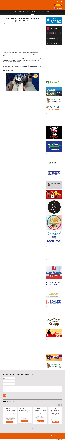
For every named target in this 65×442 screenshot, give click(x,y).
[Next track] (49, 33)
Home (16, 11)
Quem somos (32, 11)
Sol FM (9, 50)
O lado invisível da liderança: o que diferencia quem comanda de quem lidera (40, 411)
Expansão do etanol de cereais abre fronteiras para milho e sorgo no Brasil (24, 410)
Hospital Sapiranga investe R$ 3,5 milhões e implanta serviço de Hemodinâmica (9, 410)
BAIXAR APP (21, 11)
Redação (32, 14)
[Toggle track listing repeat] (55, 33)
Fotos (38, 11)
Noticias (43, 11)
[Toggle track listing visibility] (60, 33)
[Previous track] (47, 33)
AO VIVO (29, 436)
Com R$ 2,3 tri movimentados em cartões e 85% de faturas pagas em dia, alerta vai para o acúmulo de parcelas (55, 411)
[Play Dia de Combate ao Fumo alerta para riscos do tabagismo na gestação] (48, 28)
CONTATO (48, 11)
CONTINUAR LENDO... (9, 422)
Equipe (26, 11)
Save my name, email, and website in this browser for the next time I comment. (18, 393)
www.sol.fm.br (26, 440)
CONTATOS (35, 436)
